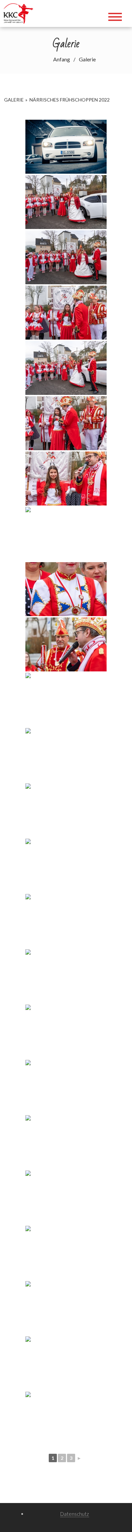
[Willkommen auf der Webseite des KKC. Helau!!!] (20, 12)
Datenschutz (74, 1514)
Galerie (14, 100)
